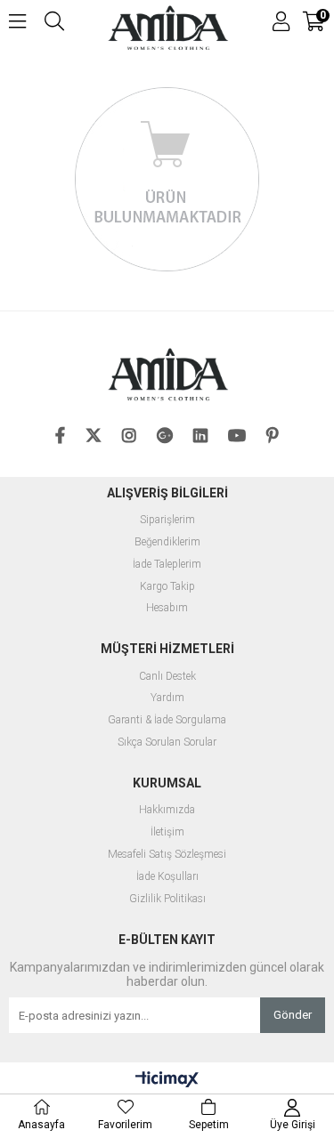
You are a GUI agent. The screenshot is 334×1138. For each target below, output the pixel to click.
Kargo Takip (167, 587)
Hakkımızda (167, 810)
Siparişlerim (167, 520)
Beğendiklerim (167, 542)
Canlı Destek (167, 676)
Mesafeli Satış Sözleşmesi (167, 854)
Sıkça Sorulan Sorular (167, 742)
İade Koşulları (167, 877)
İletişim (167, 832)
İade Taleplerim (167, 564)
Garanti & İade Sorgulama (167, 720)
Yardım (167, 698)
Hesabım (167, 608)
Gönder (292, 1014)
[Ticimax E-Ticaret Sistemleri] (167, 1080)
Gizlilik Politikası (167, 899)
